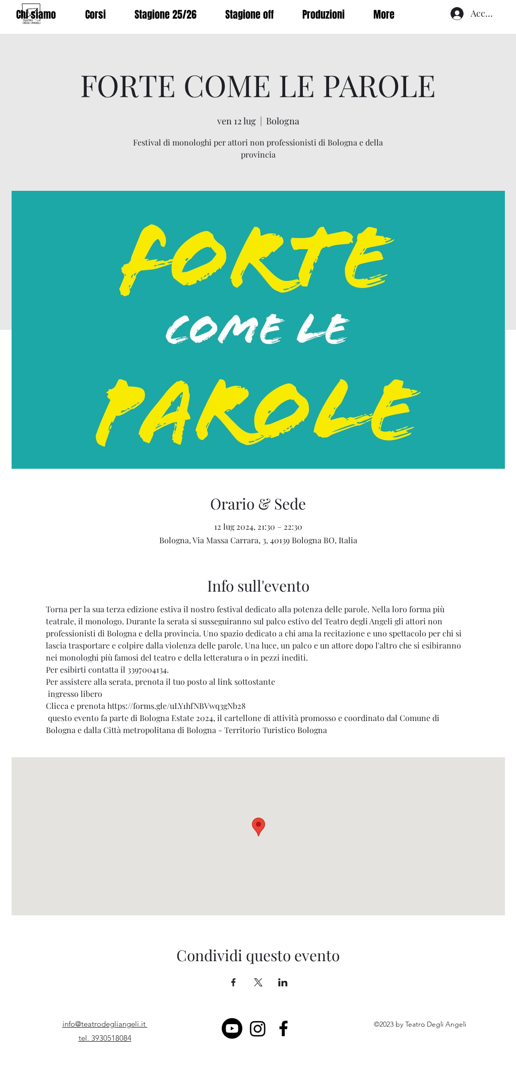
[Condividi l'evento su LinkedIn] (283, 982)
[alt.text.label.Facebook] (283, 1028)
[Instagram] (257, 1028)
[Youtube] (232, 1028)
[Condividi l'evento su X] (258, 982)
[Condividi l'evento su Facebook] (233, 982)
